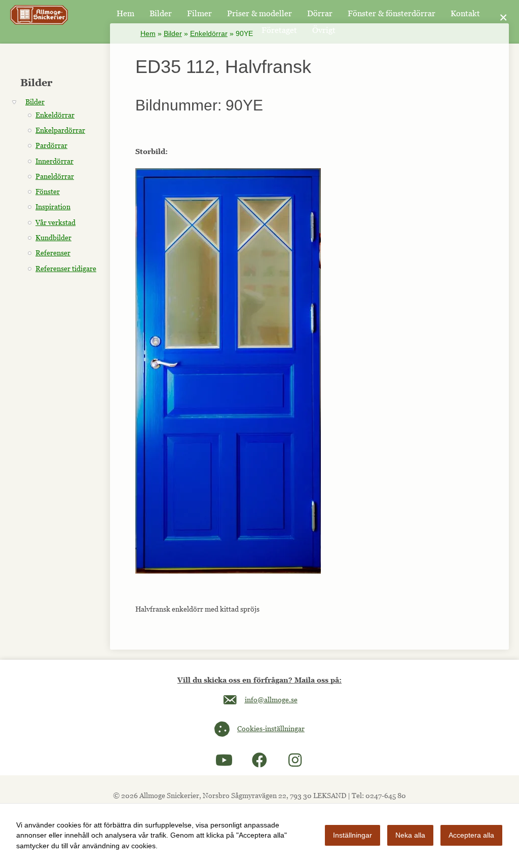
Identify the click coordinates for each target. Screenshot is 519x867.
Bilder (173, 33)
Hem (148, 33)
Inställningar (352, 835)
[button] (224, 760)
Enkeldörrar (209, 33)
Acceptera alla (471, 835)
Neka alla (410, 835)
